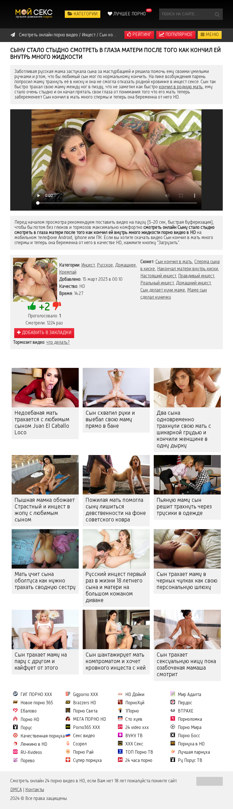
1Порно (132, 711)
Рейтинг (141, 35)
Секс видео (84, 736)
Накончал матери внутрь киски (187, 269)
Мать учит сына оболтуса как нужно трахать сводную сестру (45, 581)
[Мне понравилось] (32, 306)
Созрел (80, 744)
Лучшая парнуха (194, 752)
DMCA (16, 790)
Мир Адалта (189, 695)
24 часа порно (138, 760)
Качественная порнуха (42, 736)
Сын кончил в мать (173, 262)
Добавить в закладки (46, 333)
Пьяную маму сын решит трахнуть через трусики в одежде (184, 507)
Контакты (34, 790)
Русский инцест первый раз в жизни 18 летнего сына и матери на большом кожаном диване (116, 587)
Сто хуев (133, 719)
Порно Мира (189, 728)
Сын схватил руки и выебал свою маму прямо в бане (110, 419)
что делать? (58, 342)
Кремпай (67, 272)
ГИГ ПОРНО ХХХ (36, 695)
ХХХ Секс (134, 744)
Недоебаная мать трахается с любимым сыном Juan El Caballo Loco (41, 423)
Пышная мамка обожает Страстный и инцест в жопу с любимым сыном (44, 510)
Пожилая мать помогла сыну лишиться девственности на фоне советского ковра (116, 510)
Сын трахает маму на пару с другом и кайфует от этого (40, 661)
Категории (84, 14)
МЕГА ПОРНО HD (89, 719)
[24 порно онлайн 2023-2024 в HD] (34, 14)
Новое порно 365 (36, 703)
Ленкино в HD (33, 744)
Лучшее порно (129, 14)
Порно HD (29, 720)
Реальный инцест (157, 283)
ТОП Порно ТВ (139, 752)
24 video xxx (137, 728)
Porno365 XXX (86, 728)
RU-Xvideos (31, 753)
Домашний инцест (193, 283)
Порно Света (85, 711)
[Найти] (217, 14)
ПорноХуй (134, 703)
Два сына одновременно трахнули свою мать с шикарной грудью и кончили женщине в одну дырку (184, 429)
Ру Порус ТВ (190, 760)
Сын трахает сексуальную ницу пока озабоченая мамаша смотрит (186, 665)
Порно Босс (189, 736)
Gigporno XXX (85, 695)
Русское (105, 265)
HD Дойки (134, 695)
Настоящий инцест (158, 276)
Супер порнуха (87, 760)
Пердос (185, 703)
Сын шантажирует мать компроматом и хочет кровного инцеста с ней (116, 661)
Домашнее (125, 265)
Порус (26, 728)
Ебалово (28, 711)
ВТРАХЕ (186, 711)
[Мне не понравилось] (57, 306)
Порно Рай (83, 752)
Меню (212, 35)
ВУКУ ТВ (134, 736)
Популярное (178, 35)
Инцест (88, 265)
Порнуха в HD (191, 744)
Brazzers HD (84, 703)
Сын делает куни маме (162, 290)
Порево (27, 761)
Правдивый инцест (196, 276)
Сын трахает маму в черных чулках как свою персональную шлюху (187, 581)
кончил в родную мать (181, 87)
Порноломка (190, 719)
